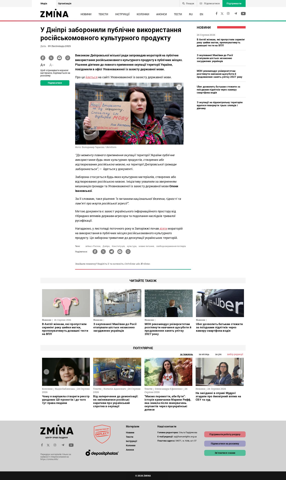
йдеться (91, 77)
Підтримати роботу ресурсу (224, 434)
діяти (163, 228)
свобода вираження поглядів (171, 246)
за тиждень (186, 354)
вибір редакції (235, 354)
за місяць (204, 354)
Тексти (103, 14)
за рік (218, 354)
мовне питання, (147, 246)
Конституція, (118, 246)
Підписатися (211, 3)
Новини (86, 14)
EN (201, 14)
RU (191, 14)
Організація (64, 3)
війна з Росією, (93, 246)
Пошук (190, 3)
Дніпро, (106, 246)
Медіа (44, 3)
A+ (42, 65)
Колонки (143, 14)
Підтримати (234, 3)
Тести (178, 14)
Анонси (161, 14)
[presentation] (46, 372)
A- (51, 65)
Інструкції (122, 14)
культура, (132, 246)
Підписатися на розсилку (225, 443)
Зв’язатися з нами (225, 452)
